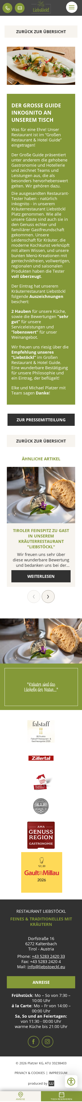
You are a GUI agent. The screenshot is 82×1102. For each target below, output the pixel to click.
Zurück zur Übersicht (41, 31)
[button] (71, 7)
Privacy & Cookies (30, 1073)
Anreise (41, 982)
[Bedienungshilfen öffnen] (71, 1081)
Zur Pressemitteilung (41, 419)
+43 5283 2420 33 (48, 956)
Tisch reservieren (61, 1099)
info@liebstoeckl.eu (46, 966)
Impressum (58, 1073)
